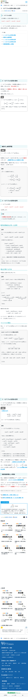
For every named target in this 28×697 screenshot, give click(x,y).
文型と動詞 (11, 671)
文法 (3, 671)
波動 (6, 663)
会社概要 (3, 683)
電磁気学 (15, 663)
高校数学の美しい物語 (8, 5)
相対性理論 (23, 663)
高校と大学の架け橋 (6, 665)
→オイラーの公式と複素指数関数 (16, 480)
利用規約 (13, 683)
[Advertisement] (14, 62)
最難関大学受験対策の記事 (7, 652)
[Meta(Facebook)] (26, 517)
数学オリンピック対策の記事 (20, 652)
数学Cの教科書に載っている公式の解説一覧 (13, 497)
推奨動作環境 (4, 688)
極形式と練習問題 (7, 37)
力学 (3, 663)
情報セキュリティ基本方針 (7, 686)
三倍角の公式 (5, 410)
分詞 (19, 671)
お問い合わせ (18, 688)
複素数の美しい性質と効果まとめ (10, 495)
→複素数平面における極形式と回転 (15, 160)
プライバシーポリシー (21, 683)
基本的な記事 (4, 650)
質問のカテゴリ (9, 677)
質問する (22, 677)
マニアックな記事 (5, 655)
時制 (16, 671)
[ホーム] (1, 5)
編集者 (8, 683)
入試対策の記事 (12, 650)
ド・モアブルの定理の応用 (9, 41)
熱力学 (10, 663)
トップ (3, 677)
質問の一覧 (16, 677)
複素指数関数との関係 (8, 44)
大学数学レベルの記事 (15, 655)
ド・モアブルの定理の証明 (9, 39)
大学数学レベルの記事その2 (7, 657)
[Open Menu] (26, 2)
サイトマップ (11, 688)
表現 (6, 671)
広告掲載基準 (17, 686)
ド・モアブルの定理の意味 (9, 35)
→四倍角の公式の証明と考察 (18, 462)
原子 (19, 663)
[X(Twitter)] (24, 517)
